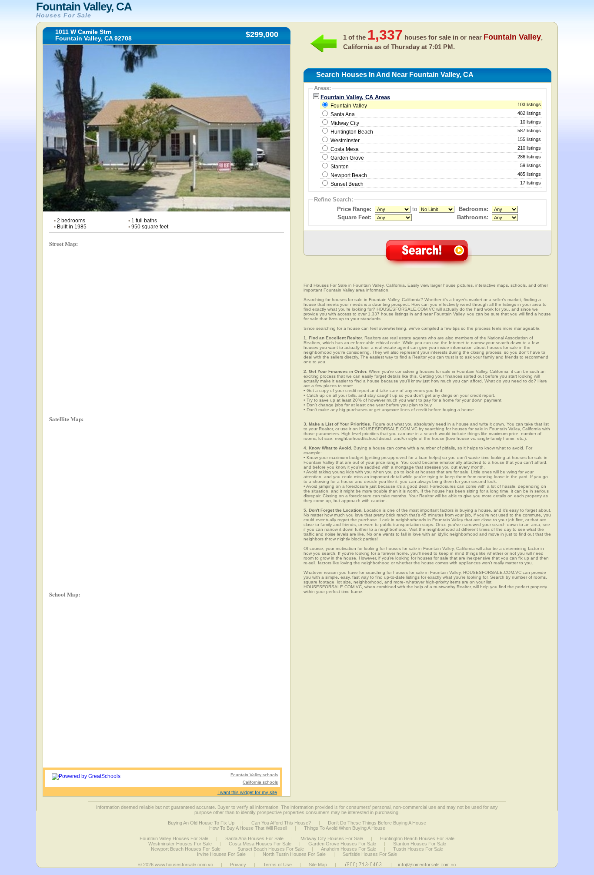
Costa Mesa (344, 149)
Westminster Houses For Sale (180, 843)
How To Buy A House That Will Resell (248, 828)
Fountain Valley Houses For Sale (174, 838)
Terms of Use (277, 864)
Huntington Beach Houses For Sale (417, 838)
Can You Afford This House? (281, 822)
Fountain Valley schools (254, 774)
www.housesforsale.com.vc (184, 864)
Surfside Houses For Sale (370, 854)
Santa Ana (342, 114)
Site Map (318, 864)
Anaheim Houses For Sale (348, 849)
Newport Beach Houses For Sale (185, 849)
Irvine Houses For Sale (221, 854)
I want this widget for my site (247, 792)
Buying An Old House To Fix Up (201, 822)
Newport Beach (348, 175)
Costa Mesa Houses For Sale (260, 843)
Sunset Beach (347, 184)
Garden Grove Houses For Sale (342, 843)
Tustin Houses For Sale (418, 849)
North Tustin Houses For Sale (294, 854)
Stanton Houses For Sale (419, 843)
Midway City (344, 123)
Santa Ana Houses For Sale (254, 838)
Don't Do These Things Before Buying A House (377, 822)
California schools (260, 782)
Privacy (238, 864)
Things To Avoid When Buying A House (344, 828)
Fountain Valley (435, 105)
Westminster (345, 140)
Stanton (339, 167)
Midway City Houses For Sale (331, 838)
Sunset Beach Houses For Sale (270, 849)
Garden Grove (347, 158)
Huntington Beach (351, 132)
